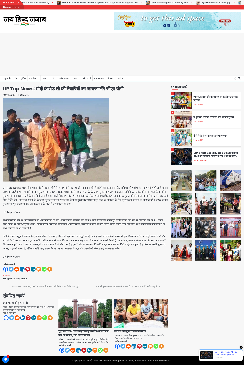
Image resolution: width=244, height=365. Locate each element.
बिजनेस (76, 78)
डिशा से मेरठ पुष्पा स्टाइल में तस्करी (130, 331)
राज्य (44, 78)
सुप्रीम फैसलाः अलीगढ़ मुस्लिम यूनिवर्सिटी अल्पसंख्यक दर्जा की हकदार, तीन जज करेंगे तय (83, 333)
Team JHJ (23, 95)
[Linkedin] (22, 269)
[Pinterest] (27, 269)
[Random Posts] (235, 78)
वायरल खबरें (99, 78)
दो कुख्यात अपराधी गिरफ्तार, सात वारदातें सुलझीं (208, 2)
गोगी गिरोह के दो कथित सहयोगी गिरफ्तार (210, 135)
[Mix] (38, 269)
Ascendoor (140, 360)
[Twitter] (11, 269)
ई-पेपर (110, 78)
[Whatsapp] (44, 269)
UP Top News (19, 278)
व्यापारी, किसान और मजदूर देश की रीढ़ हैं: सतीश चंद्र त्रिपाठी (162, 2)
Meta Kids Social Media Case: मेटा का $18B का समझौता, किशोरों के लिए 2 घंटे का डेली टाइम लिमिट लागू (215, 156)
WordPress (165, 360)
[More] (49, 269)
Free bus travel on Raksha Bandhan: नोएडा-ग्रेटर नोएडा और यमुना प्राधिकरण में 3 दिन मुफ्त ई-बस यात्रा (93, 2)
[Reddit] (16, 269)
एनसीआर (33, 78)
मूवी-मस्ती (87, 78)
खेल (53, 78)
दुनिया (23, 78)
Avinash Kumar (200, 160)
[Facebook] (5, 269)
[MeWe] (33, 269)
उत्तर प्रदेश (6, 275)
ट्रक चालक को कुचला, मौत (15, 303)
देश (16, 78)
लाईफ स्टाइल (64, 78)
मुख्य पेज (8, 78)
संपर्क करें (120, 78)
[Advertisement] (122, 54)
